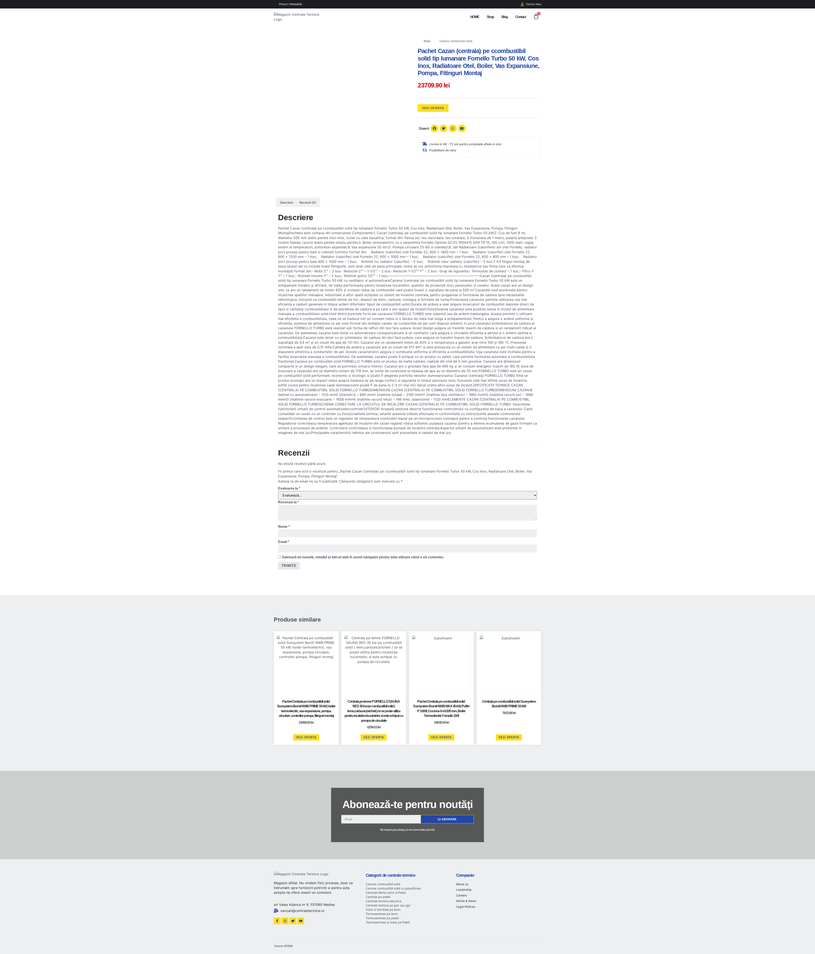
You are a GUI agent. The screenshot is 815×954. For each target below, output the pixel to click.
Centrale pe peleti (378, 897)
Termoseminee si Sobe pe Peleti (388, 922)
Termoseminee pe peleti (382, 918)
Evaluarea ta (289, 488)
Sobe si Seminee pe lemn (383, 909)
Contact (520, 17)
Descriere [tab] (286, 202)
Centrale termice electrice (383, 901)
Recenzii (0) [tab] (307, 202)
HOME (474, 17)
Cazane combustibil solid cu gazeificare (393, 888)
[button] (434, 128)
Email (283, 542)
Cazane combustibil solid (456, 41)
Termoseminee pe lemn (382, 914)
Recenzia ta (288, 502)
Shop (490, 17)
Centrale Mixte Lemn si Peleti (386, 892)
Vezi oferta (433, 108)
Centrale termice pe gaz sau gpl (388, 905)
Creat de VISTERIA (283, 946)
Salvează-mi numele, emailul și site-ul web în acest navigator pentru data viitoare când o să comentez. (363, 557)
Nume (284, 526)
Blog (505, 17)
